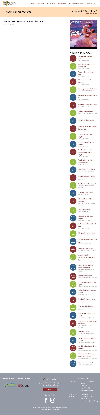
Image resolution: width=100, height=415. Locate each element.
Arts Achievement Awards (76, 3)
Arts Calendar (51, 3)
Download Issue (91, 13)
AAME (33, 3)
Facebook (46, 400)
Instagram (52, 400)
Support (89, 3)
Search (95, 4)
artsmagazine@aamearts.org (89, 401)
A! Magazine (40, 3)
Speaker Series (62, 3)
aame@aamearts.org (87, 390)
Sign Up (50, 390)
